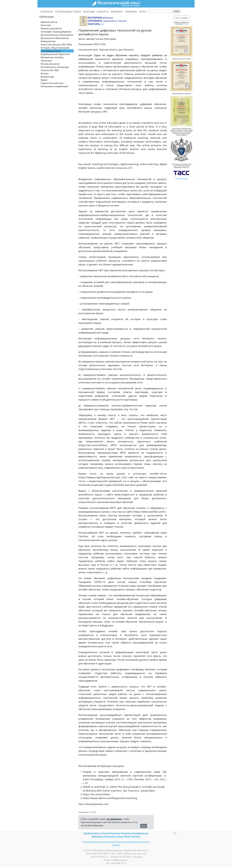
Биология (46, 25)
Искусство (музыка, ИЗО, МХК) (56, 44)
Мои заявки (181, 17)
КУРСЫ (142, 11)
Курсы (120, 836)
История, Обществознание (55, 47)
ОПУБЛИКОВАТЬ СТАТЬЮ (68, 11)
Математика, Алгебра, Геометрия (52, 59)
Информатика (48, 41)
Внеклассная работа (51, 28)
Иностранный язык (51, 50)
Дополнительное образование (57, 34)
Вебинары (97, 836)
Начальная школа (50, 63)
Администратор (49, 22)
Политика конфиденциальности (133, 841)
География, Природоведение (56, 31)
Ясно (143, 826)
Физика (44, 73)
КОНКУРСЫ (103, 11)
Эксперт (135, 836)
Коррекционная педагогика (55, 54)
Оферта (116, 845)
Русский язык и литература (55, 67)
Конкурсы (126, 833)
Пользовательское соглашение (98, 841)
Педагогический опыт (52, 83)
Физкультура (47, 76)
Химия (44, 79)
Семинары (110, 836)
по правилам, (114, 819)
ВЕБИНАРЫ (117, 11)
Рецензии (114, 833)
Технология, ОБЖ (50, 70)
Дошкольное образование (55, 38)
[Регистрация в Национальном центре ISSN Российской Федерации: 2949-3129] (181, 172)
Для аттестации (181, 178)
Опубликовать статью (96, 833)
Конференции (140, 833)
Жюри (127, 836)
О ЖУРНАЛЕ (46, 11)
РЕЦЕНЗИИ (89, 11)
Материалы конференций (54, 86)
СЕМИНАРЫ (131, 11)
